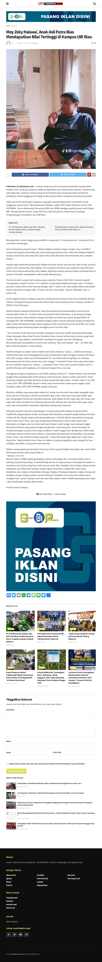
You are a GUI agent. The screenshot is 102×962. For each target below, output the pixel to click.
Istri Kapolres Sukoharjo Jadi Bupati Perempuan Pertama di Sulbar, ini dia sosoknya (50, 793)
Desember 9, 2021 (24, 818)
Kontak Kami (11, 904)
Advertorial (11, 875)
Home (8, 26)
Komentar (11, 709)
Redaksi (9, 901)
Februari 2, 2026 (74, 686)
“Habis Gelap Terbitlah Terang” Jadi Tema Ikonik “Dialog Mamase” (81, 636)
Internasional (42, 879)
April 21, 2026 (73, 642)
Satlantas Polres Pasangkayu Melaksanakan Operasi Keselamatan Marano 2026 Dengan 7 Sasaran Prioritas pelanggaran (81, 677)
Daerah (14, 26)
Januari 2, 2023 (23, 829)
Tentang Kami (11, 898)
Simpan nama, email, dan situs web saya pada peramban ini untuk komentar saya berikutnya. (47, 764)
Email (9, 752)
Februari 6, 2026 (43, 686)
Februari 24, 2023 (23, 43)
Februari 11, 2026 (12, 683)
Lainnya (40, 882)
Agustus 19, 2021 (23, 786)
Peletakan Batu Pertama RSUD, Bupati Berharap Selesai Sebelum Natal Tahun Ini (50, 636)
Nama (9, 741)
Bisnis (8, 882)
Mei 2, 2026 (10, 645)
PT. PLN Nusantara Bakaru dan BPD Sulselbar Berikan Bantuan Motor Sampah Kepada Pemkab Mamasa (27, 229)
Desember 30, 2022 (24, 808)
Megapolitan (42, 885)
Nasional (71, 875)
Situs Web (57, 752)
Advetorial (10, 908)
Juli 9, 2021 (22, 796)
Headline (40, 875)
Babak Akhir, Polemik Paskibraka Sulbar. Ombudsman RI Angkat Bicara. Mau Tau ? (49, 783)
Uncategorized (74, 879)
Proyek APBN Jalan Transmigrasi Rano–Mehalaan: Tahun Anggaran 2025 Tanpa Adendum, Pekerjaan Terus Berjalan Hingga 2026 (51, 677)
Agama (9, 879)
